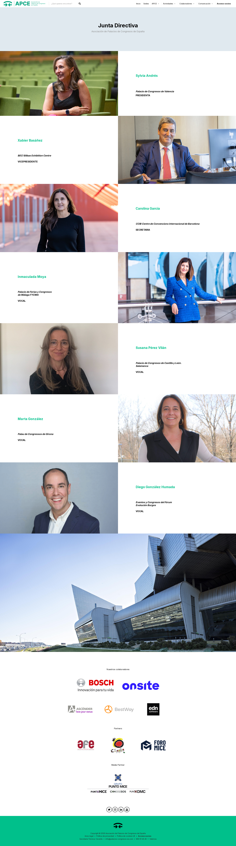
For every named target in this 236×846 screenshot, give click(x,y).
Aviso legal (89, 836)
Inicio (138, 3)
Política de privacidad (105, 836)
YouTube (126, 810)
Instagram (115, 810)
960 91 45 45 (141, 839)
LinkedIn (120, 810)
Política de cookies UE (126, 836)
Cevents (99, 839)
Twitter (109, 810)
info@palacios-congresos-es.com (119, 839)
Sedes (146, 3)
